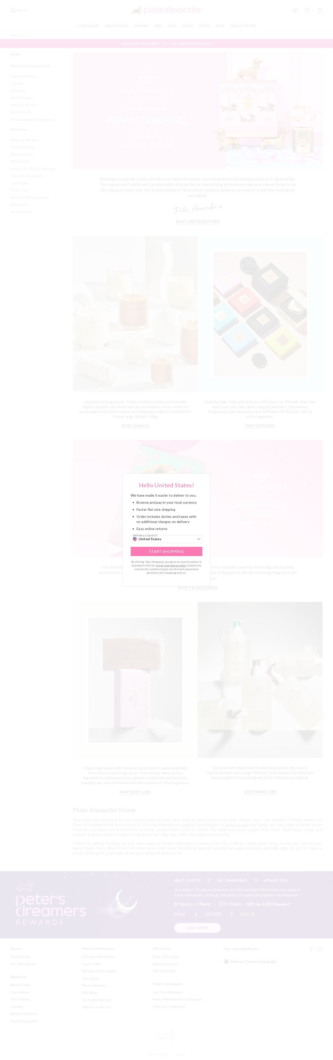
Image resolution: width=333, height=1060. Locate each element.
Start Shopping (166, 551)
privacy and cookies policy (171, 565)
